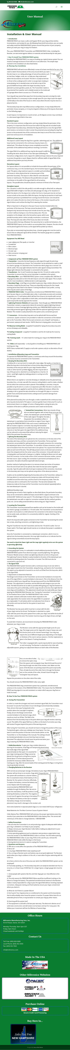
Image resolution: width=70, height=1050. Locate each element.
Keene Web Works (38, 1047)
